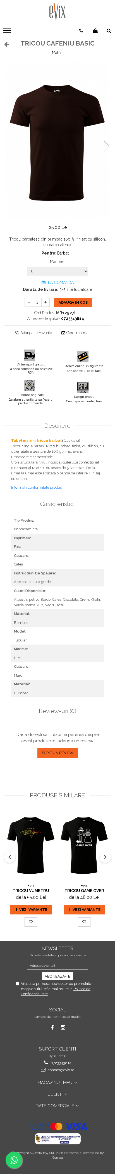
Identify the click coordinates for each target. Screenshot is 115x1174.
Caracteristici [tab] (57, 503)
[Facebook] (52, 1027)
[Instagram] (63, 1027)
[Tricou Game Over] (84, 844)
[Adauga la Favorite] (31, 922)
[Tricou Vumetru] (31, 844)
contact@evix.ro (60, 1070)
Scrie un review (57, 753)
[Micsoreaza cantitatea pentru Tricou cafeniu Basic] (29, 302)
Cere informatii (78, 333)
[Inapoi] (4, 44)
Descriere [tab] (57, 425)
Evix (30, 885)
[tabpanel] (57, 140)
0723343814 (60, 1063)
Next (106, 146)
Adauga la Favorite (35, 333)
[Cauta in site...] (109, 30)
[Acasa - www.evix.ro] (57, 12)
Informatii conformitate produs (36, 487)
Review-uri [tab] (57, 710)
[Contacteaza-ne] (81, 30)
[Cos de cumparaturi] (95, 30)
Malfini (57, 52)
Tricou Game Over (84, 890)
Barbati (63, 253)
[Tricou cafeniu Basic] (57, 140)
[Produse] (8, 32)
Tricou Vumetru (31, 890)
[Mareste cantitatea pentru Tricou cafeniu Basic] (45, 302)
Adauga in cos (73, 302)
